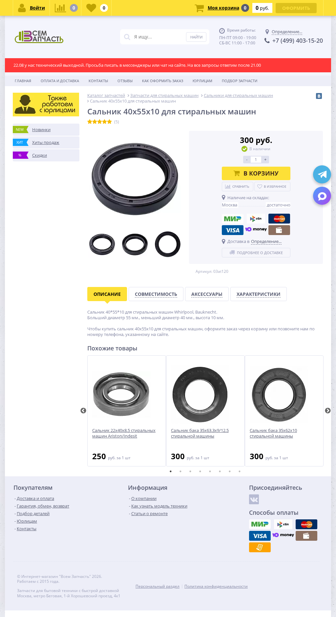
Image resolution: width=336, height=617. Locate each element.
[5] (109, 122)
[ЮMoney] (256, 230)
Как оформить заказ (162, 80)
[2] (94, 122)
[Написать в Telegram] (322, 174)
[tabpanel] (126, 410)
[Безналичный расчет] (260, 547)
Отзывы (125, 80)
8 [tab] (239, 471)
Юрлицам (202, 80)
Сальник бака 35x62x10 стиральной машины (273, 433)
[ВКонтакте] (319, 96)
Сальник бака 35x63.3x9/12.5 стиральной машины (200, 433)
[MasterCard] (279, 219)
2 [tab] (180, 471)
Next (328, 411)
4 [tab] (200, 471)
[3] (99, 122)
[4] (104, 122)
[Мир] (232, 219)
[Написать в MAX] (322, 196)
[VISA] (232, 230)
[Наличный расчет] (279, 230)
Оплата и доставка (60, 80)
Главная (23, 80)
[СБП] (256, 219)
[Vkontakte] (254, 499)
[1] (89, 122)
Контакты (98, 80)
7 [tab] (229, 471)
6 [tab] (220, 471)
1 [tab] (170, 471)
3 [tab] (190, 471)
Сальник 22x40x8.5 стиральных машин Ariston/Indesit (124, 433)
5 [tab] (210, 471)
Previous (83, 411)
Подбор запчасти (239, 80)
